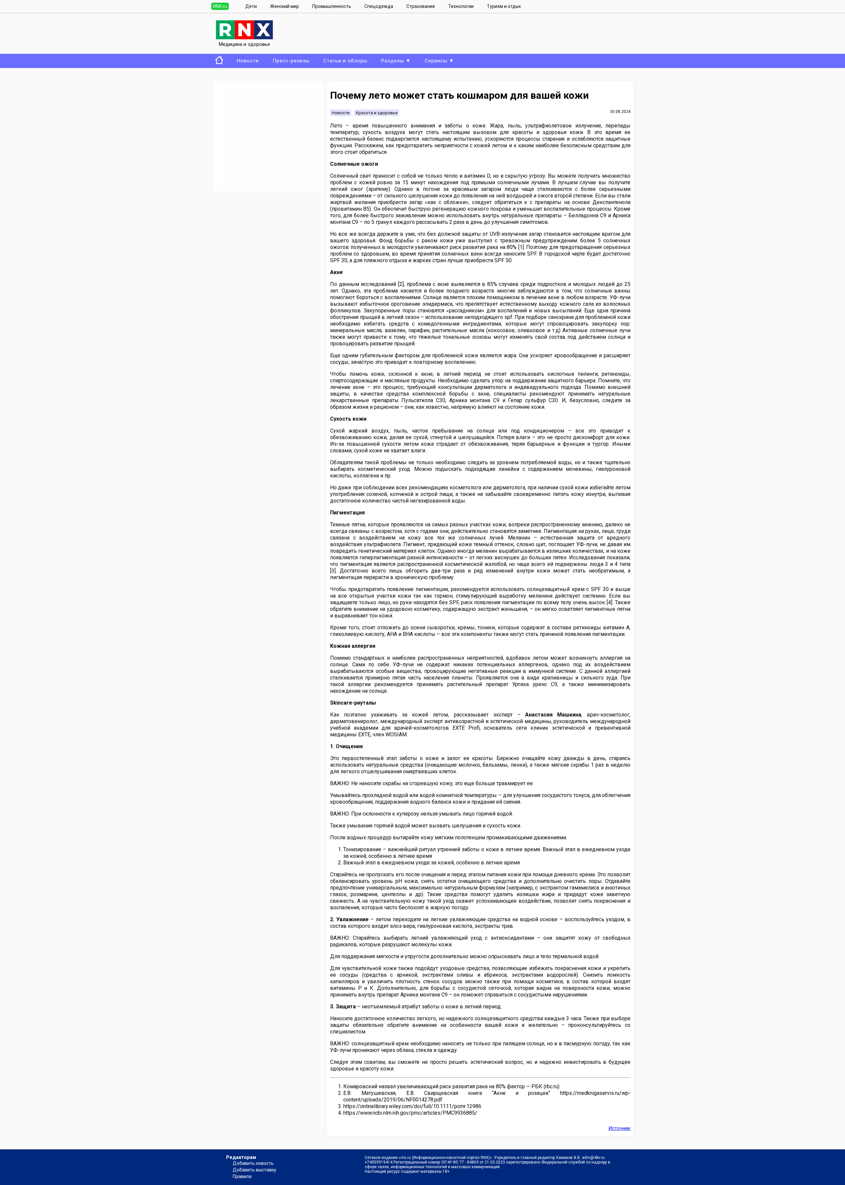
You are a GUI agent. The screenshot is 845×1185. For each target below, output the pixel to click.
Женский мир (284, 6)
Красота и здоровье (376, 112)
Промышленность (331, 6)
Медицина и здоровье (244, 44)
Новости (248, 61)
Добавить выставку (254, 1169)
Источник (619, 1128)
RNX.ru (220, 6)
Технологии (461, 6)
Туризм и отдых (504, 6)
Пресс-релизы (291, 61)
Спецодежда (378, 6)
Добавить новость (253, 1163)
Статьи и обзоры (345, 61)
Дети (251, 6)
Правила (242, 1176)
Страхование (420, 6)
